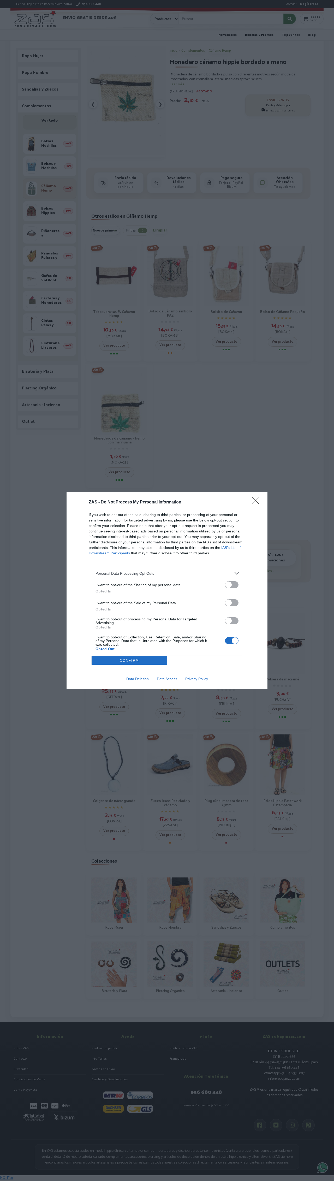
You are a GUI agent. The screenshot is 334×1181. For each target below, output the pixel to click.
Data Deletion (137, 679)
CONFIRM (129, 660)
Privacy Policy (196, 679)
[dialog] (167, 590)
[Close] (257, 502)
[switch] (231, 584)
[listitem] (167, 573)
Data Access (167, 679)
